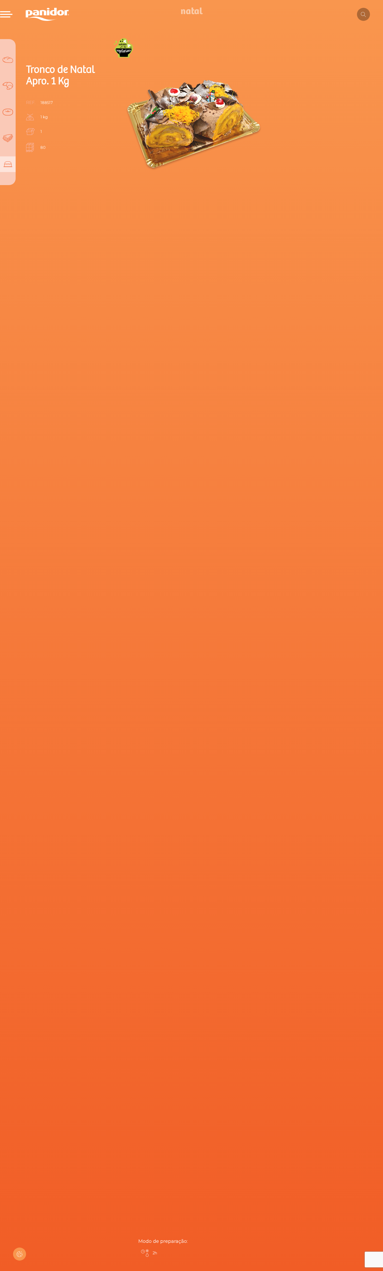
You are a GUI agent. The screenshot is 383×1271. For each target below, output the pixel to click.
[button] (19, 1254)
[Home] (47, 14)
